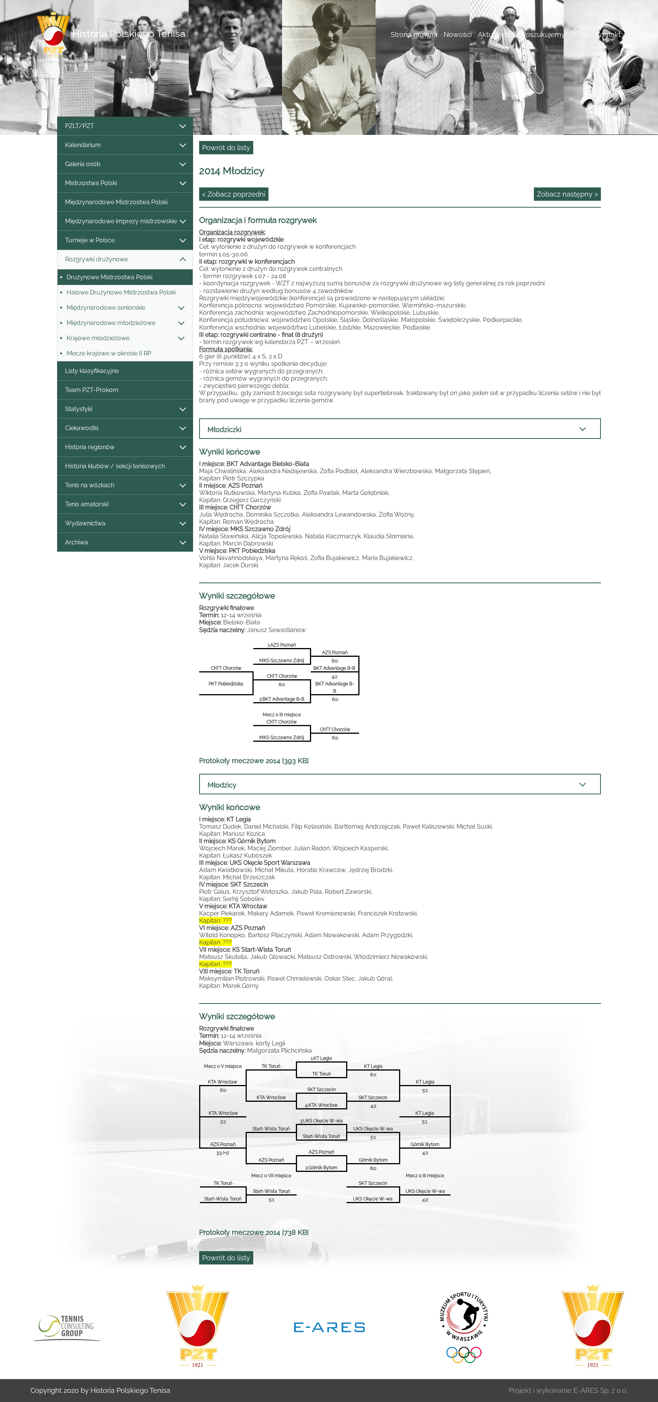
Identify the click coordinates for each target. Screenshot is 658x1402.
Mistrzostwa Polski (91, 183)
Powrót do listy (226, 148)
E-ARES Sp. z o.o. (600, 1390)
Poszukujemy (543, 34)
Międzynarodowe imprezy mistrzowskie (121, 221)
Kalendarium (83, 145)
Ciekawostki (81, 428)
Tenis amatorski (87, 504)
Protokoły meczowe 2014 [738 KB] (254, 1232)
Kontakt (608, 34)
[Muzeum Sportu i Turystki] (329, 1326)
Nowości (458, 34)
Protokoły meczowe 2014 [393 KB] (254, 761)
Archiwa (76, 542)
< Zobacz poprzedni (233, 194)
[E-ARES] (198, 1326)
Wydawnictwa (85, 523)
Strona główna (414, 34)
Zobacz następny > (567, 194)
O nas (580, 34)
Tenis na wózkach (89, 485)
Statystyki (78, 409)
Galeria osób (83, 164)
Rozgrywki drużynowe (96, 259)
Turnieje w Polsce (90, 240)
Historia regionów (90, 447)
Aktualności (497, 34)
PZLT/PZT (79, 126)
